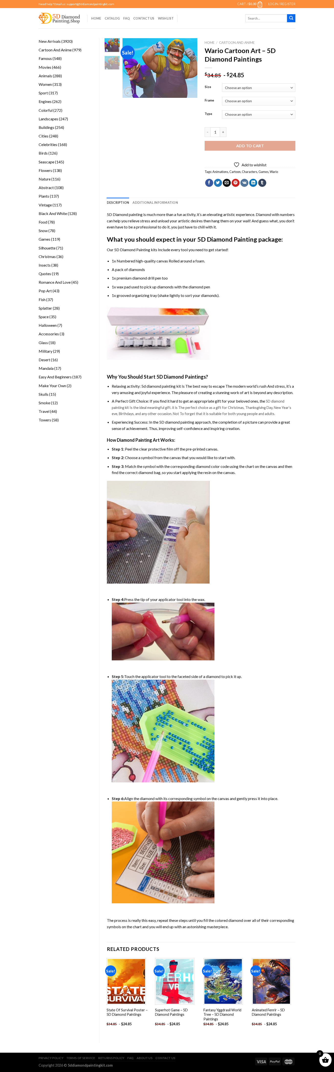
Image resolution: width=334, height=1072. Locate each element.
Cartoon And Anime (237, 43)
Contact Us (144, 18)
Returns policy (111, 1058)
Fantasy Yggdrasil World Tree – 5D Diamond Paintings (222, 1014)
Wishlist (166, 18)
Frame (209, 100)
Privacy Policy (51, 1058)
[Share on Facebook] (209, 183)
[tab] (118, 202)
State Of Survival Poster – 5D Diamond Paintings (127, 1012)
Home (96, 18)
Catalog (112, 18)
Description (118, 202)
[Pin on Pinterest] (236, 183)
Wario (274, 172)
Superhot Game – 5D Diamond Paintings (171, 1012)
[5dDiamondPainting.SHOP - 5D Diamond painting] (59, 18)
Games (263, 172)
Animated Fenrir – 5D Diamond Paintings (268, 1012)
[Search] (291, 18)
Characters (249, 172)
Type (208, 114)
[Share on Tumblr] (262, 183)
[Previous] (130, 68)
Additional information (155, 202)
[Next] (189, 68)
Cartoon (235, 172)
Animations (220, 172)
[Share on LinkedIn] (253, 183)
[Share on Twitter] (218, 183)
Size (208, 87)
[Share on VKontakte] (244, 183)
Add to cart (250, 145)
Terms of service (81, 1058)
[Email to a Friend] (227, 183)
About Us (144, 1058)
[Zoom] (129, 92)
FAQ (126, 18)
